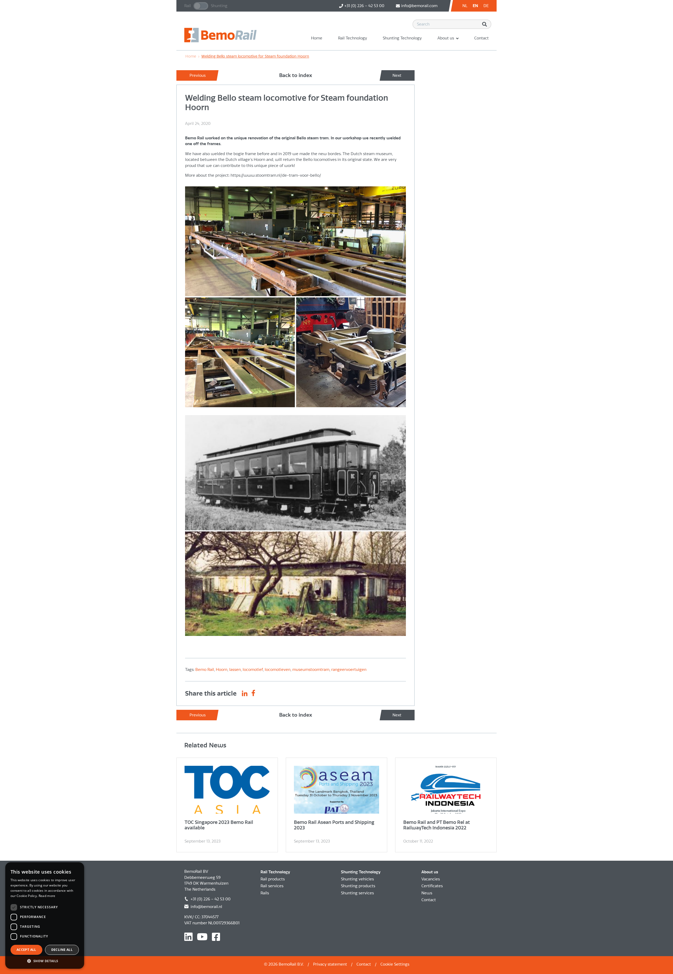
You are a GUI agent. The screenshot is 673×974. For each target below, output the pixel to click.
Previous (198, 75)
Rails (265, 893)
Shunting (219, 5)
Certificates (432, 886)
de (486, 5)
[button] (45, 960)
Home (316, 38)
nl (464, 5)
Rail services (272, 886)
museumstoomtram (310, 669)
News (426, 893)
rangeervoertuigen (348, 669)
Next (396, 75)
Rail (187, 5)
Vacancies (430, 879)
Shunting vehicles (357, 879)
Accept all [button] (26, 949)
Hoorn (221, 669)
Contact (481, 38)
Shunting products (358, 886)
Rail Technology (352, 38)
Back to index (295, 75)
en (475, 5)
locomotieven (277, 669)
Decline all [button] (62, 949)
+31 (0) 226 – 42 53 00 (211, 899)
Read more (47, 896)
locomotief (253, 669)
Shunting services (357, 893)
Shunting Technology (402, 38)
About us (445, 38)
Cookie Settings (394, 964)
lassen (235, 669)
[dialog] (44, 915)
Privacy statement (330, 964)
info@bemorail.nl (206, 906)
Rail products (273, 879)
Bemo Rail (204, 669)
